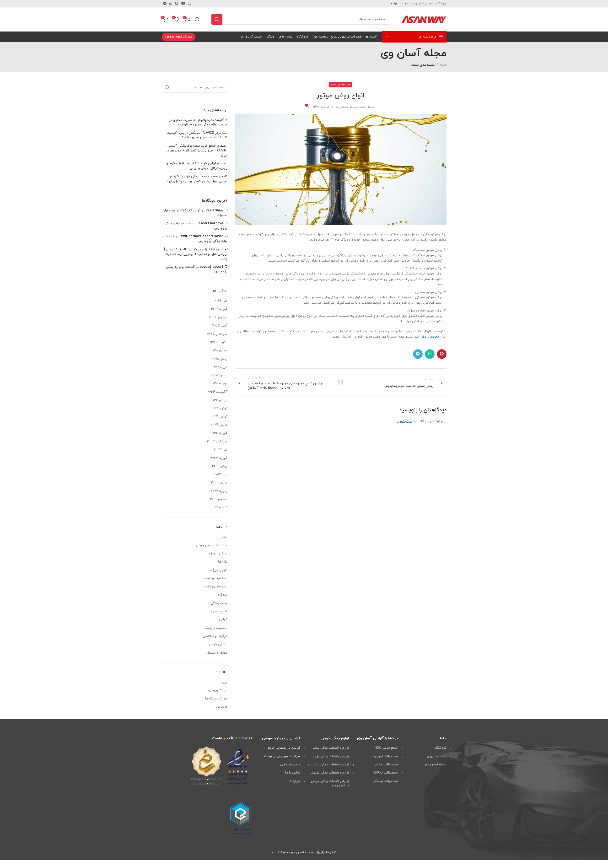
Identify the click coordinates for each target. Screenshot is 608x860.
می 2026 (221, 301)
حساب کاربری (437, 756)
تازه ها (222, 561)
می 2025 (220, 367)
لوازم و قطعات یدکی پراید (331, 748)
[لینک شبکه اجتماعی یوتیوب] (183, 3)
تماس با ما (293, 772)
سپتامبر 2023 (217, 441)
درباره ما (295, 781)
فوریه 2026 (219, 309)
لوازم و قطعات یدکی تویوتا (330, 772)
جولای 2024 (218, 400)
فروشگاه (440, 748)
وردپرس (221, 706)
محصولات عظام (386, 764)
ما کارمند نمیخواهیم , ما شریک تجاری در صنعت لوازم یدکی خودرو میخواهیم (198, 122)
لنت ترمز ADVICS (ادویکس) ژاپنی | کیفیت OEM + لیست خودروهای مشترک (197, 135)
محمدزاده (342, 107)
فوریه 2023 (218, 458)
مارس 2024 (219, 425)
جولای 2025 (218, 350)
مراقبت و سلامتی (215, 636)
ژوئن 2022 (219, 466)
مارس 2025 (219, 375)
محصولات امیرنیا (385, 756)
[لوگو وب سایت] (424, 19)
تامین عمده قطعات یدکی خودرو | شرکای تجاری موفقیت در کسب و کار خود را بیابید (197, 178)
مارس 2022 (219, 482)
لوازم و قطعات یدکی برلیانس (328, 764)
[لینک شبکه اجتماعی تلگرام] (165, 3)
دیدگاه (222, 594)
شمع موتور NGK (386, 748)
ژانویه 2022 (219, 491)
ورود (224, 682)
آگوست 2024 (217, 392)
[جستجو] (216, 19)
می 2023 (220, 449)
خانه (443, 65)
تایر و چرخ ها (218, 570)
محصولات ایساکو (385, 781)
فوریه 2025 (218, 383)
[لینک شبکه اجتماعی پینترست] (177, 3)
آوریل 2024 (219, 416)
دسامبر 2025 (218, 317)
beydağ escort (211, 267)
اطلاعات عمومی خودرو (211, 545)
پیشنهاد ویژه (218, 553)
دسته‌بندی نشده (423, 65)
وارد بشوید (404, 421)
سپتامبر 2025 (217, 334)
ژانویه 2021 (219, 507)
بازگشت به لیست (340, 382)
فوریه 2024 (218, 433)
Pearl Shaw (214, 210)
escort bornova (210, 223)
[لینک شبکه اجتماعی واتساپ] (171, 3)
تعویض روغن (429, 336)
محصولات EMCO (385, 772)
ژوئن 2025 (219, 359)
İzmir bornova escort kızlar (201, 236)
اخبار (224, 537)
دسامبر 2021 (218, 499)
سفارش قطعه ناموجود (178, 37)
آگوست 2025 (217, 342)
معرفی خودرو (218, 644)
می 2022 (220, 474)
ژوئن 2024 (219, 408)
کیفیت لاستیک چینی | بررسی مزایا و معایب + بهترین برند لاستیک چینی (195, 254)
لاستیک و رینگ (216, 628)
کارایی (223, 619)
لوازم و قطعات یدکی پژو (332, 756)
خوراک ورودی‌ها (216, 690)
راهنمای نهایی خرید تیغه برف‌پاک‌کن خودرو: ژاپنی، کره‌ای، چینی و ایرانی (196, 166)
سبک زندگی (218, 603)
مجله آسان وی (436, 764)
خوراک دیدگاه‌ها (216, 698)
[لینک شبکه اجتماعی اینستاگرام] (189, 3)
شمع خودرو (219, 611)
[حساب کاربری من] (197, 19)
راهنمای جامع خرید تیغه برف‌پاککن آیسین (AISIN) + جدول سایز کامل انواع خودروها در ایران (196, 150)
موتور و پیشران (216, 652)
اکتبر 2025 (219, 325)
